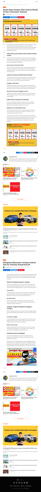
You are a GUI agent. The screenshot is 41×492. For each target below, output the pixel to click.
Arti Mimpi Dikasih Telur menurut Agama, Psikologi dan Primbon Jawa (22, 470)
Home (4, 4)
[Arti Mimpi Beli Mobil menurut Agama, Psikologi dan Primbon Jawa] (20, 216)
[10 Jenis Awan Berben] (5, 237)
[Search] (37, 1)
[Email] (4, 57)
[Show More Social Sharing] (26, 17)
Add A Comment (20, 199)
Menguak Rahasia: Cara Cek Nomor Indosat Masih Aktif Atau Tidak (10, 178)
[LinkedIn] (4, 52)
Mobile (4, 7)
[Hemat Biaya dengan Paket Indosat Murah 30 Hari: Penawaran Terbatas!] (20, 30)
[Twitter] (4, 50)
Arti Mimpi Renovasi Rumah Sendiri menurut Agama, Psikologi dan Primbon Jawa (23, 241)
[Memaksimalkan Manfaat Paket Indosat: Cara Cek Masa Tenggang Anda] (11, 187)
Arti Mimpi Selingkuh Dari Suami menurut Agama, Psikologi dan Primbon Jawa (23, 246)
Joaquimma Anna (9, 14)
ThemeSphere (26, 488)
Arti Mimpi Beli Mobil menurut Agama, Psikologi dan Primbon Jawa (20, 229)
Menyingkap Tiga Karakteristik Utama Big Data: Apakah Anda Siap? (29, 178)
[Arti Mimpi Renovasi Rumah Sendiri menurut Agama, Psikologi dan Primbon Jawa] (5, 242)
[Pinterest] (4, 55)
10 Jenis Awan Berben (13, 235)
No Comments (21, 14)
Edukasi (4, 227)
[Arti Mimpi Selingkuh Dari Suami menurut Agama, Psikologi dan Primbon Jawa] (5, 247)
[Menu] (4, 1)
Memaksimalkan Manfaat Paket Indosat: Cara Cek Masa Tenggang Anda (11, 194)
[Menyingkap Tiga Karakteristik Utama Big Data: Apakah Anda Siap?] (29, 172)
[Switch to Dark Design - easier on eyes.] (35, 1)
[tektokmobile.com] (20, 1)
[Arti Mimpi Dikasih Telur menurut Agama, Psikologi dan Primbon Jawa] (5, 252)
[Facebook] (4, 47)
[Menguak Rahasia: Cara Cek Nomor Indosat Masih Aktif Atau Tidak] (11, 172)
